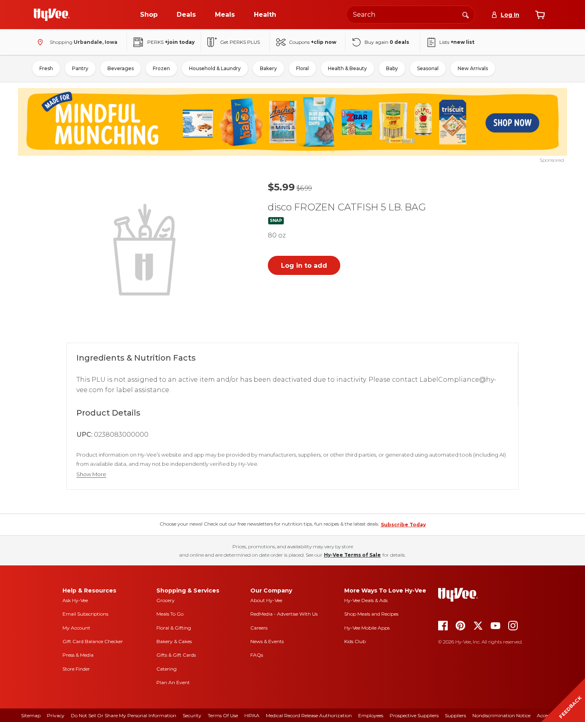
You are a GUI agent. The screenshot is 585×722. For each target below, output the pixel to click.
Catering (166, 669)
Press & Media (78, 655)
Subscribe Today (403, 525)
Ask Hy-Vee (75, 600)
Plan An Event (173, 682)
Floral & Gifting (173, 628)
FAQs (256, 655)
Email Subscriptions (85, 614)
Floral (302, 68)
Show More (91, 474)
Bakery (268, 68)
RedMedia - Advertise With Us (284, 614)
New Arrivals (473, 68)
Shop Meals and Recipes (371, 614)
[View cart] (540, 15)
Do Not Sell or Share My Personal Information (123, 715)
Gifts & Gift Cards (176, 655)
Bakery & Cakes (174, 641)
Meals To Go (169, 614)
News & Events (267, 641)
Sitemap (31, 715)
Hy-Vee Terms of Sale (352, 555)
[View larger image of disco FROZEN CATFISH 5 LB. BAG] (146, 248)
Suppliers (455, 715)
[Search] (465, 14)
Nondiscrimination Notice (501, 715)
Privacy (55, 715)
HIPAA (251, 715)
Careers (258, 628)
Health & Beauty (347, 68)
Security (192, 715)
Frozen (161, 68)
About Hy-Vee (266, 600)
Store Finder (76, 669)
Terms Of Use (223, 715)
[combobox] (410, 15)
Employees (370, 715)
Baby (392, 68)
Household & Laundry (215, 68)
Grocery (165, 600)
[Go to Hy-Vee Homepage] (52, 14)
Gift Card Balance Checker (92, 641)
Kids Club (355, 641)
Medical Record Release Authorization (309, 715)
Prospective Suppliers (414, 715)
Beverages (120, 68)
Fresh (46, 68)
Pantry (80, 68)
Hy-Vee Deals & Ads (366, 600)
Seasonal (428, 68)
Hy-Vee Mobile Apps (367, 628)
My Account (76, 628)
